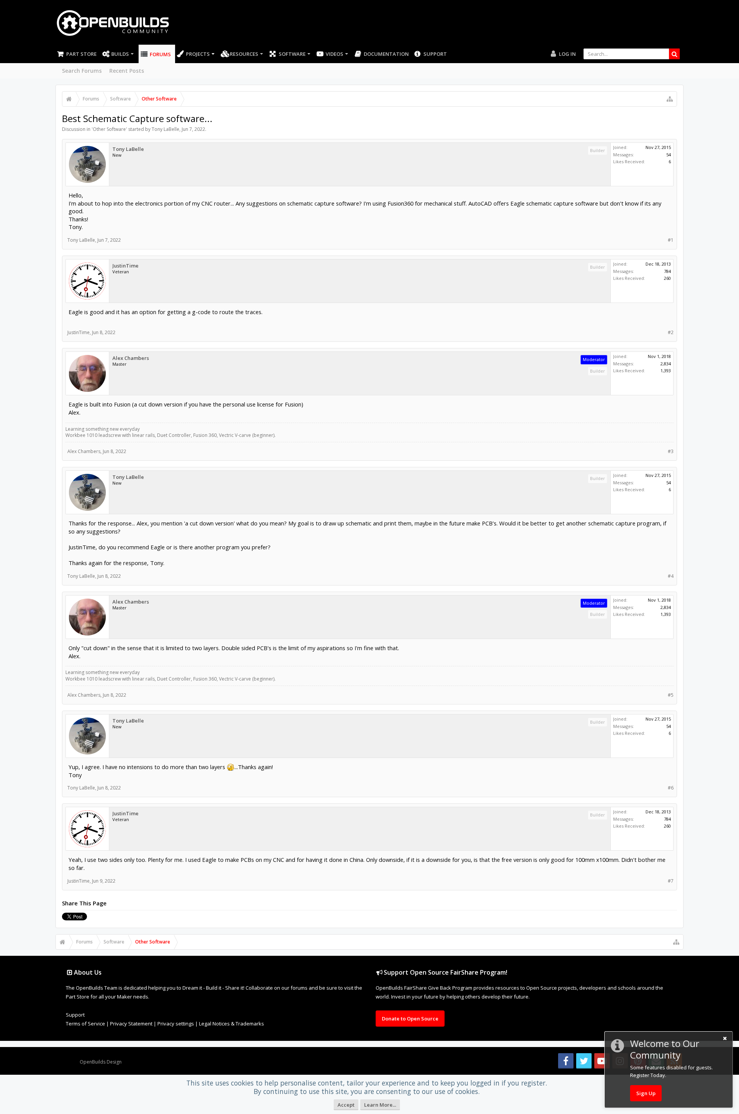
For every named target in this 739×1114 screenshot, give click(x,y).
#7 (671, 881)
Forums (160, 54)
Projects (198, 53)
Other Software (109, 129)
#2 (671, 332)
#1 (671, 240)
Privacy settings (175, 1023)
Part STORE (81, 53)
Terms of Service (85, 1023)
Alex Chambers (130, 358)
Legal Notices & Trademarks (231, 1023)
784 (667, 271)
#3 (671, 451)
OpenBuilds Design (101, 1062)
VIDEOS (334, 53)
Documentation (386, 53)
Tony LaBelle (165, 129)
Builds (120, 53)
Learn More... (380, 1104)
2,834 (665, 363)
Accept (346, 1104)
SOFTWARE (292, 53)
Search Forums (82, 70)
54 (668, 154)
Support (435, 53)
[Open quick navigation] (670, 99)
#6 (671, 788)
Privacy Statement (131, 1023)
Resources (244, 53)
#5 (671, 695)
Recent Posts (126, 70)
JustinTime (125, 266)
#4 (671, 576)
